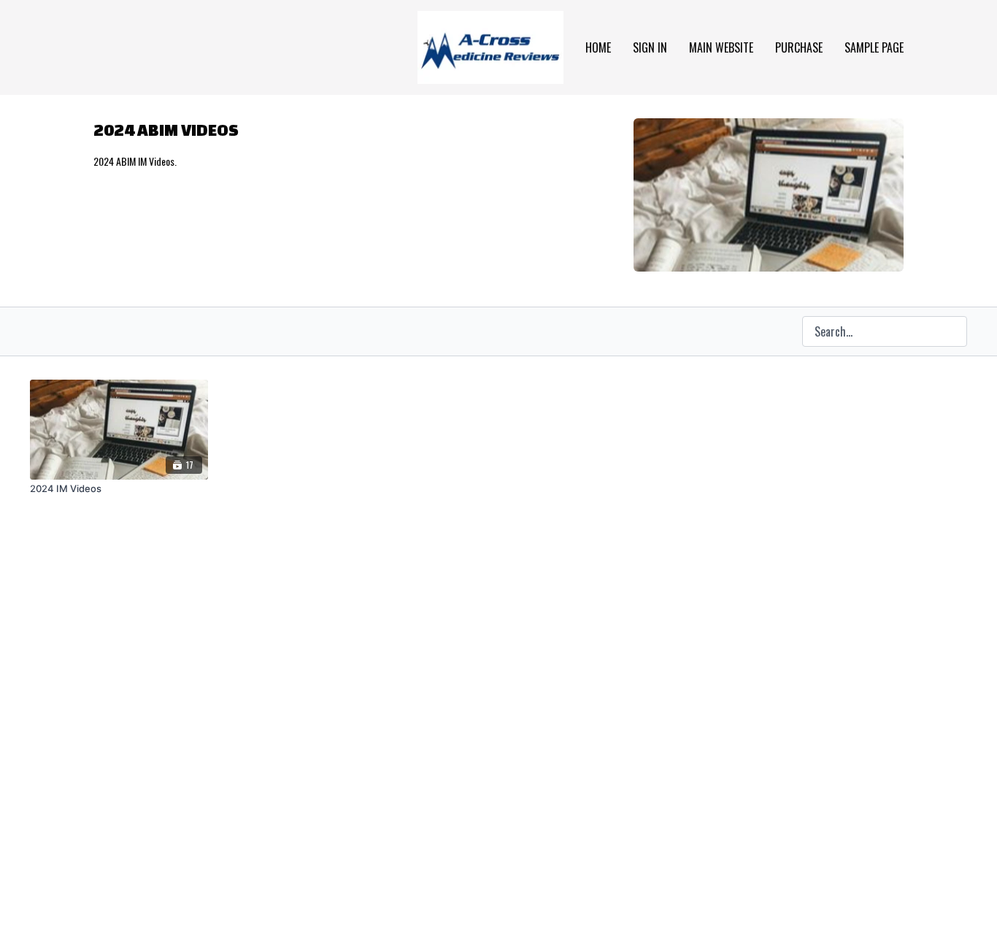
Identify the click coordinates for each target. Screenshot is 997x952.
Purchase (799, 47)
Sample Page (874, 47)
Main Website (721, 47)
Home (598, 47)
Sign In (650, 47)
